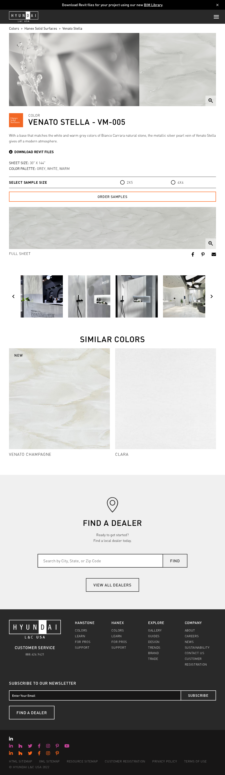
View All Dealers (112, 584)
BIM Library (153, 4)
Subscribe (198, 695)
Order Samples (112, 196)
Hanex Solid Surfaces (40, 28)
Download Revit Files (34, 151)
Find (175, 560)
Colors (14, 28)
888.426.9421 (34, 654)
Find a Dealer (31, 712)
